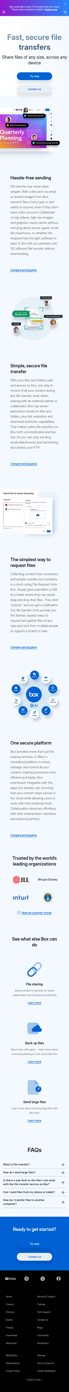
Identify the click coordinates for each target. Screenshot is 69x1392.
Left (4, 12)
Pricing (9, 1327)
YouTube (10, 1279)
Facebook (59, 1279)
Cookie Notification (46, 1371)
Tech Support (44, 1312)
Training (41, 1304)
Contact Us (42, 1319)
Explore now (51, 9)
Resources (11, 1343)
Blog (26, 1279)
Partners (10, 1312)
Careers (10, 1304)
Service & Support (46, 1296)
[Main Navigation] (65, 20)
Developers (43, 1343)
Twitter (42, 1279)
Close (65, 4)
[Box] (6, 21)
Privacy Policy (13, 1371)
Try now (34, 76)
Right (65, 12)
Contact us (34, 89)
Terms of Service (45, 1363)
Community (43, 1335)
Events (9, 1319)
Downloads (11, 1335)
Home (9, 1296)
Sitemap (41, 1355)
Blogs (40, 1327)
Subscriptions (13, 1363)
